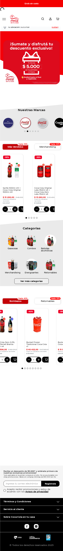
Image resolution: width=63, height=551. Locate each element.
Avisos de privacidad (36, 491)
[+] (14, 209)
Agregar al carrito (22, 209)
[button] (42, 19)
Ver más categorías (31, 281)
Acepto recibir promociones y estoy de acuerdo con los (28, 490)
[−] (5, 209)
